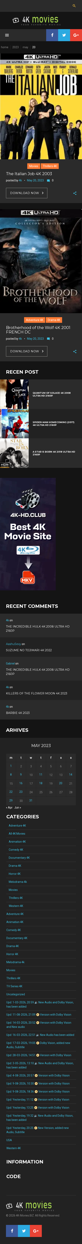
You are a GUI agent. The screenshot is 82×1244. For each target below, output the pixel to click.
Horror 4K (13, 873)
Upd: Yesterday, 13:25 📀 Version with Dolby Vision (37, 1107)
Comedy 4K (14, 849)
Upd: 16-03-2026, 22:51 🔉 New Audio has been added (40, 1034)
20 (60, 783)
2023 (15, 47)
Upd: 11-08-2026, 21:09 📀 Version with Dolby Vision (38, 1014)
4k (20, 180)
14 (70, 774)
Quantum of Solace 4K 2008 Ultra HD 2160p (52, 394)
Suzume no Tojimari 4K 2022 (29, 650)
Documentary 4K (18, 857)
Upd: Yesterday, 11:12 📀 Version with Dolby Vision (37, 1099)
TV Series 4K (14, 986)
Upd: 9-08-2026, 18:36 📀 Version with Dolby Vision (38, 1091)
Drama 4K (54, 320)
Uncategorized (15, 994)
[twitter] (64, 35)
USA (9, 1140)
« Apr (9, 807)
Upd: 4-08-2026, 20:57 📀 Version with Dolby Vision (38, 1075)
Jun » (17, 807)
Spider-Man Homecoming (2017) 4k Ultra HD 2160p (53, 423)
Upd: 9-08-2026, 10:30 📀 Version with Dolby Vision (38, 1083)
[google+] (76, 35)
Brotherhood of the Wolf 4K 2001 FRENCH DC (38, 329)
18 (40, 783)
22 (11, 791)
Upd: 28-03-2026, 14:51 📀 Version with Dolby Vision (38, 1055)
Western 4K (14, 906)
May (25, 47)
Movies (33, 166)
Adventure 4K (34, 320)
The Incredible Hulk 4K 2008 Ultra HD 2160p (38, 629)
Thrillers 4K (50, 166)
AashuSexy (13, 644)
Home (4, 47)
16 (20, 783)
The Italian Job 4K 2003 (29, 173)
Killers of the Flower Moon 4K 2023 (36, 693)
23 (20, 791)
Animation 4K (16, 841)
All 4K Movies (15, 833)
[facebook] (52, 35)
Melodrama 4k (16, 881)
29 (11, 800)
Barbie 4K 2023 (18, 713)
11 (40, 774)
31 (30, 800)
